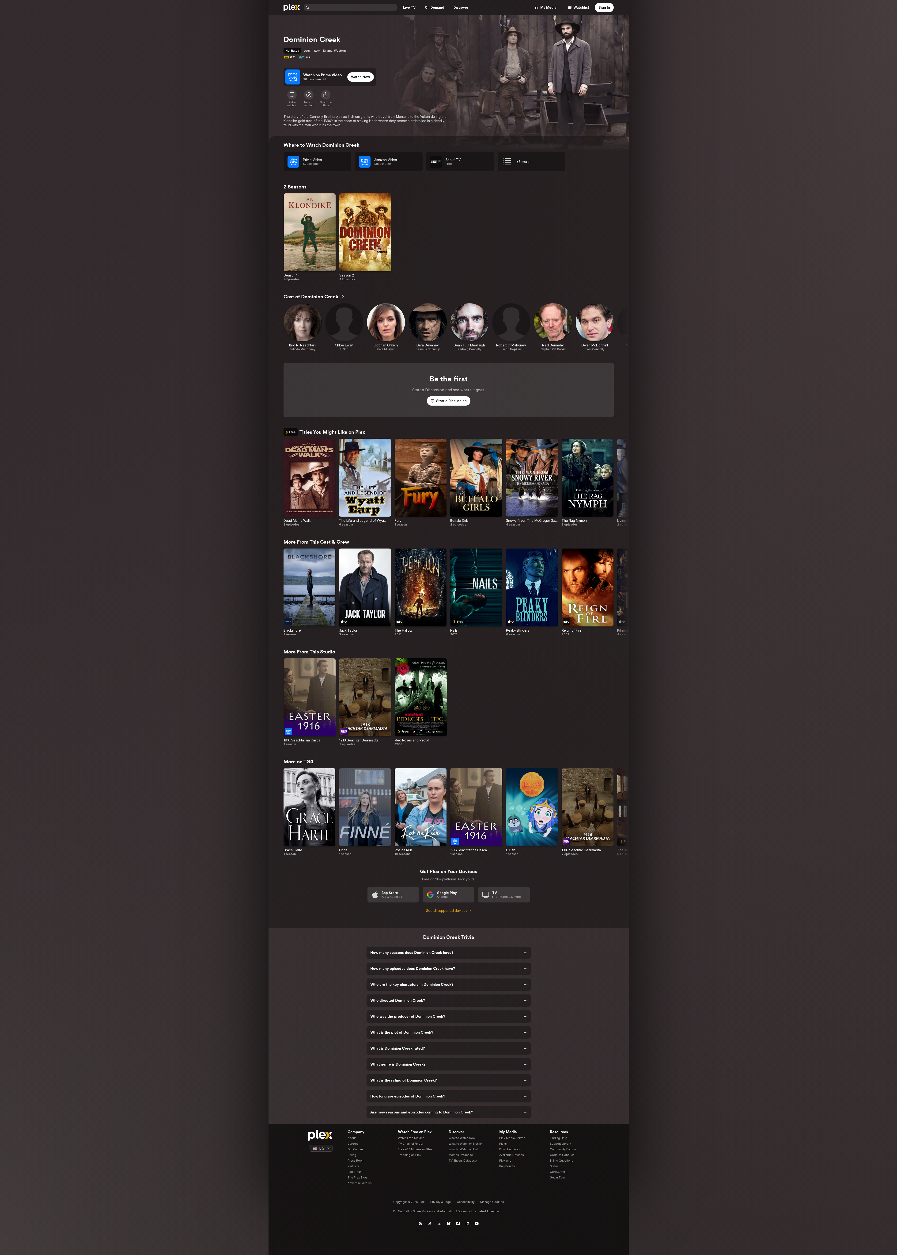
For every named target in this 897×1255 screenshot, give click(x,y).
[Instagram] (420, 1223)
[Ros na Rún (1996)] (421, 812)
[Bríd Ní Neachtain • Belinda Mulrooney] (303, 327)
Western (340, 50)
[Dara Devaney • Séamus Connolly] (428, 327)
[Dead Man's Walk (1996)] (309, 482)
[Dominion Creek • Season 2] (365, 237)
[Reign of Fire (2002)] (587, 592)
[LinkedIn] (467, 1223)
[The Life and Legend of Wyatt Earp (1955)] (365, 482)
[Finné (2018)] (365, 812)
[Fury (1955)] (421, 482)
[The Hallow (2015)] (421, 592)
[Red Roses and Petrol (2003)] (421, 702)
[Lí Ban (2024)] (532, 812)
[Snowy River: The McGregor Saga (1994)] (532, 482)
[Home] (292, 7)
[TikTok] (430, 1223)
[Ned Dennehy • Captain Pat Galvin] (553, 327)
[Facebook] (458, 1223)
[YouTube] (476, 1223)
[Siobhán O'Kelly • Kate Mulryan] (386, 327)
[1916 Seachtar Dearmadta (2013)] (365, 702)
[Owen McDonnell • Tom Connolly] (595, 327)
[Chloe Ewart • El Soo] (344, 327)
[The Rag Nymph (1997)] (587, 482)
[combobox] (353, 7)
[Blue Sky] (448, 1223)
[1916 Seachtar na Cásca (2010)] (310, 702)
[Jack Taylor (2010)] (365, 592)
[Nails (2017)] (476, 592)
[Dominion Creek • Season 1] (310, 237)
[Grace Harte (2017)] (309, 812)
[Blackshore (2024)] (309, 592)
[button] (325, 98)
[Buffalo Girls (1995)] (476, 482)
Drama (327, 50)
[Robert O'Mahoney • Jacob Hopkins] (511, 327)
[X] (439, 1223)
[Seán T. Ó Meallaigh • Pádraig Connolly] (469, 327)
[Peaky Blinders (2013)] (532, 592)
